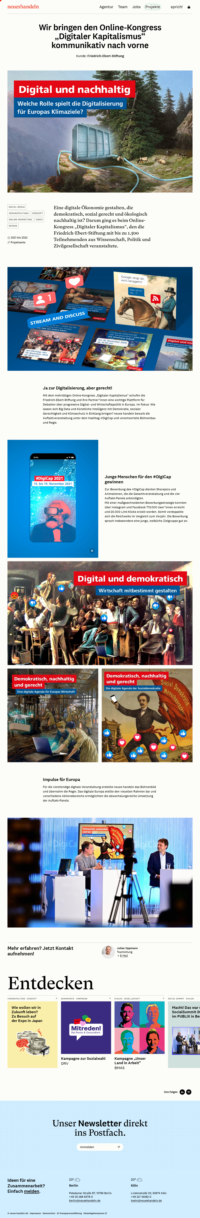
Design (13, 225)
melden (31, 1191)
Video (39, 219)
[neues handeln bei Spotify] (188, 1092)
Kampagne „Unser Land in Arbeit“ (130, 1060)
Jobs (136, 6)
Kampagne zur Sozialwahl (83, 1058)
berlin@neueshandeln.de (84, 1200)
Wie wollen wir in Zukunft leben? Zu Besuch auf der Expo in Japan (27, 1014)
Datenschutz (49, 1213)
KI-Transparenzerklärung (69, 1213)
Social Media (17, 207)
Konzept (37, 213)
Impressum (35, 1213)
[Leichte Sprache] (188, 6)
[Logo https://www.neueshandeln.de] (23, 6)
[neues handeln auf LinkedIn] (182, 1092)
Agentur (106, 6)
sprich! (177, 6)
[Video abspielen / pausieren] (186, 363)
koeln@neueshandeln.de (146, 1200)
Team (123, 6)
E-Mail (124, 955)
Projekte (152, 6)
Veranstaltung (19, 213)
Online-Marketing (20, 219)
